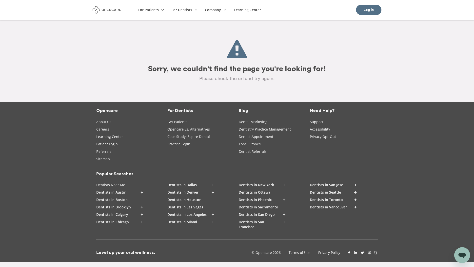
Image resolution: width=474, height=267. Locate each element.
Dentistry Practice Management (265, 129)
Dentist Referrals (253, 151)
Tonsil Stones (250, 144)
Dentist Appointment (256, 136)
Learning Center (109, 136)
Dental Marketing (253, 121)
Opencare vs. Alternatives (188, 129)
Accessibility (320, 129)
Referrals (103, 151)
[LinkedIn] (355, 252)
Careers (102, 129)
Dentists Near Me (110, 184)
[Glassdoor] (376, 252)
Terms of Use (299, 252)
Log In (369, 10)
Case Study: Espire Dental (188, 136)
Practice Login (178, 144)
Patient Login (107, 144)
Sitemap (103, 158)
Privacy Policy (329, 252)
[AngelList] (369, 252)
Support (316, 121)
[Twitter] (362, 252)
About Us (103, 121)
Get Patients (177, 121)
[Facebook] (349, 252)
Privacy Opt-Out (323, 136)
